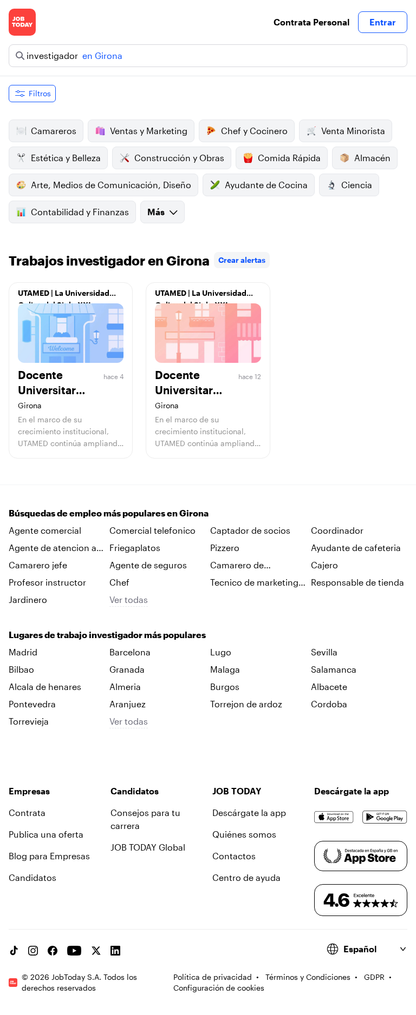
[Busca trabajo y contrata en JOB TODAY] (22, 22)
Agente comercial (45, 530)
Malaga (225, 669)
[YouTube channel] (74, 951)
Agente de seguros (148, 565)
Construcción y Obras (179, 157)
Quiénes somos (244, 834)
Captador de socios (250, 530)
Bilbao (21, 669)
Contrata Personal (311, 22)
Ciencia (356, 185)
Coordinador (337, 530)
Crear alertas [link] (241, 259)
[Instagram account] (33, 951)
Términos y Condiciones (307, 976)
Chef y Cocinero (254, 130)
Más (156, 212)
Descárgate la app (249, 812)
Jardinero (28, 599)
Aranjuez (127, 704)
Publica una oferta (46, 834)
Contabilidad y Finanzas (80, 212)
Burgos (224, 686)
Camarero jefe (38, 565)
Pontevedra (32, 704)
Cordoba (329, 704)
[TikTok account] (13, 951)
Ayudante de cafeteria (356, 547)
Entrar (382, 22)
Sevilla (324, 652)
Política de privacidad (212, 976)
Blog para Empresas (49, 856)
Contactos (234, 856)
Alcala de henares (45, 686)
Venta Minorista (353, 130)
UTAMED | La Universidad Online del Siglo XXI (63, 295)
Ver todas (128, 599)
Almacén (372, 157)
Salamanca (333, 669)
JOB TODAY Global (147, 847)
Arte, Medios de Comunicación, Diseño (111, 185)
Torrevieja (29, 721)
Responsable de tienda (357, 582)
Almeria (125, 686)
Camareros (53, 130)
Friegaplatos (134, 547)
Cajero (324, 565)
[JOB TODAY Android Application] (384, 817)
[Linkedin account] (115, 951)
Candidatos (32, 877)
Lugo (220, 652)
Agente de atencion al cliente (54, 548)
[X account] (96, 951)
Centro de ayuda (246, 877)
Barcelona (130, 652)
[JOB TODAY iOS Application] (334, 817)
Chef (119, 582)
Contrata (27, 812)
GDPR (374, 976)
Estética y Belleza (66, 157)
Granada (127, 669)
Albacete (329, 686)
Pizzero (224, 547)
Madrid (23, 652)
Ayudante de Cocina (266, 185)
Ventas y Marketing (148, 130)
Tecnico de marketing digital (254, 583)
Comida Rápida (289, 157)
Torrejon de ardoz (246, 704)
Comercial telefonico (152, 530)
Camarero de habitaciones (237, 566)
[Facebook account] (52, 951)
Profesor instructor (47, 582)
